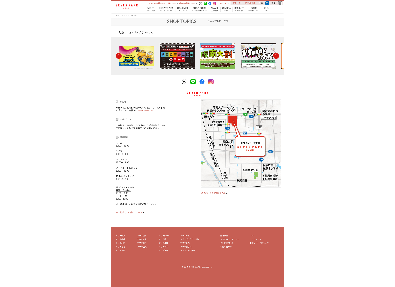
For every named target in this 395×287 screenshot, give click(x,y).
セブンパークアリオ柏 (189, 239)
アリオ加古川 (185, 246)
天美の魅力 (214, 9)
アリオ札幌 (120, 239)
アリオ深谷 (163, 250)
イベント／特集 (150, 9)
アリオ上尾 (142, 246)
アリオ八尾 (120, 250)
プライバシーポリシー (229, 239)
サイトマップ (255, 239)
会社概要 (224, 235)
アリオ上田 (142, 235)
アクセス (237, 3)
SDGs (266, 9)
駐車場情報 (250, 3)
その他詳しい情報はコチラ (129, 212)
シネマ (226, 9)
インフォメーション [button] (253, 9)
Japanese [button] (222, 3)
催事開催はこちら (187, 3)
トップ (118, 15)
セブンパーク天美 (187, 250)
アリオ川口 (120, 243)
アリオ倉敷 (142, 239)
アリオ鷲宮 (142, 243)
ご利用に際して (226, 243)
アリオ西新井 (164, 235)
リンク (252, 235)
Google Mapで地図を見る (213, 192)
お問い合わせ (226, 246)
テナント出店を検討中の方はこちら (160, 3)
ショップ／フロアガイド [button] (199, 9)
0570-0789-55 (145, 110)
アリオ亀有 (120, 246)
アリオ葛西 (185, 243)
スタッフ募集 (239, 9)
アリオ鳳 (162, 239)
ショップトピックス (166, 9)
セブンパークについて (259, 243)
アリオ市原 (185, 235)
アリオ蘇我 (120, 235)
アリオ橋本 (163, 246)
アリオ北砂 (163, 243)
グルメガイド (182, 9)
